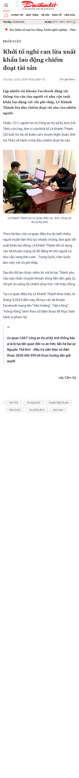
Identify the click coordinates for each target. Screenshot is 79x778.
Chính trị (17, 15)
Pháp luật (12, 41)
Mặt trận (32, 15)
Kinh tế (56, 15)
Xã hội (45, 15)
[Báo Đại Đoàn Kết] (39, 5)
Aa (48, 774)
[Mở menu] (6, 5)
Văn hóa (69, 15)
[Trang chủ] (6, 15)
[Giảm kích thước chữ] (42, 774)
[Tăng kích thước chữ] (53, 774)
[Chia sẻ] (76, 773)
